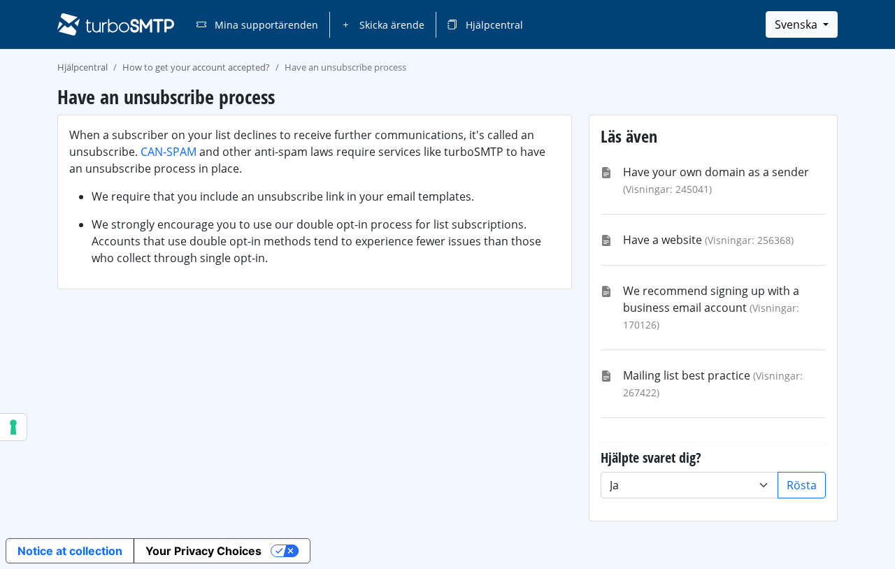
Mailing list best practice (686, 375)
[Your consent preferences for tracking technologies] (13, 427)
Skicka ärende (390, 24)
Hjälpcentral (493, 24)
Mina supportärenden (265, 24)
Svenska (797, 24)
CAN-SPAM (168, 151)
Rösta (802, 485)
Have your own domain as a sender (716, 172)
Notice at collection (69, 551)
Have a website (662, 239)
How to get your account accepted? (196, 67)
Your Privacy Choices (203, 551)
